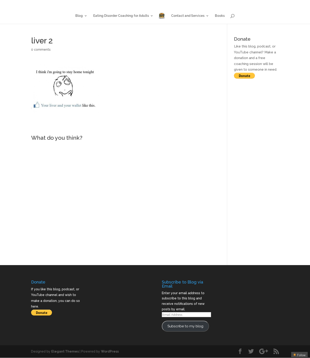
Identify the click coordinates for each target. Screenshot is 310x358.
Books (275, 3)
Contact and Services (247, 3)
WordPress (110, 351)
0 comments (41, 49)
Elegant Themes (65, 351)
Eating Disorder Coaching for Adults (200, 3)
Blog (164, 3)
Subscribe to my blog (185, 326)
